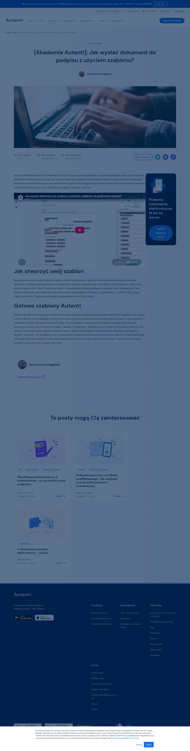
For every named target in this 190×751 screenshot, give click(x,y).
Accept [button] (148, 744)
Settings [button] (139, 744)
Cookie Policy (116, 738)
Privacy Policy (133, 738)
